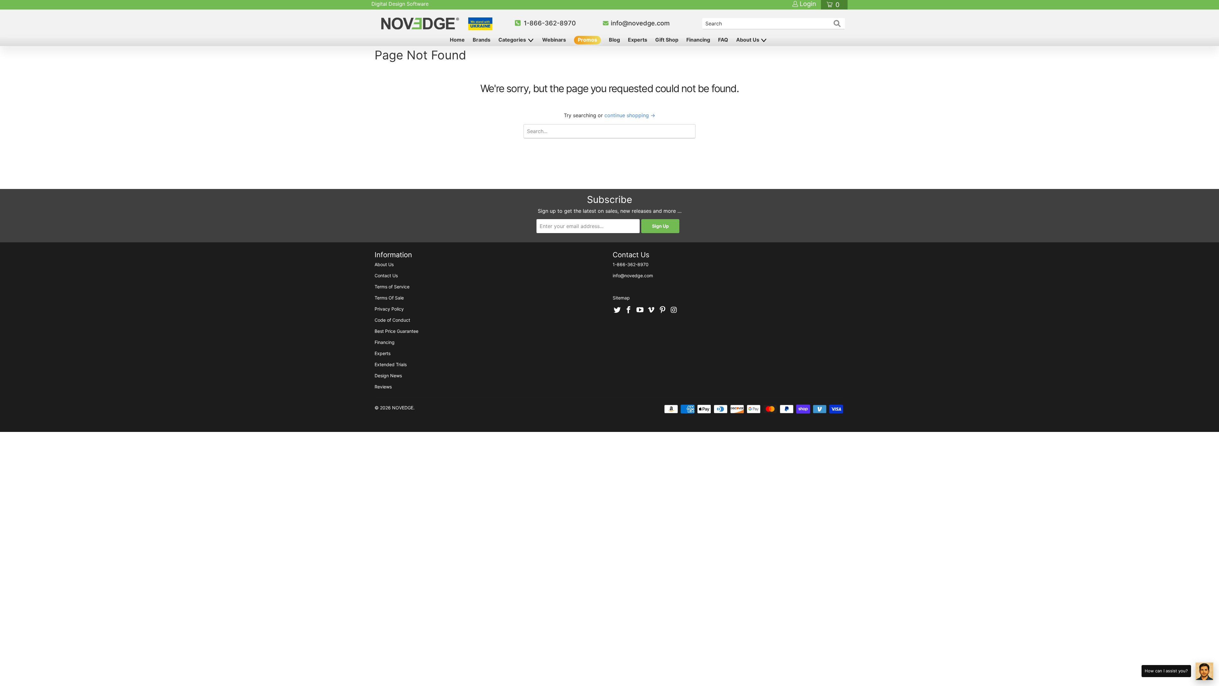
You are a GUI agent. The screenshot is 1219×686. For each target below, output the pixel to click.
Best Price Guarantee (396, 331)
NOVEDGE (402, 407)
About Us (748, 40)
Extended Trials (391, 364)
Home (457, 40)
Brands (481, 40)
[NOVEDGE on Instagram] (674, 310)
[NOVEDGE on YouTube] (640, 310)
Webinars (554, 40)
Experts (637, 40)
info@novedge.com (640, 23)
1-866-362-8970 (550, 23)
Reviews (383, 386)
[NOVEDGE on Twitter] (617, 310)
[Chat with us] (1204, 671)
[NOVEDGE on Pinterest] (663, 310)
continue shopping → (629, 115)
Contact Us (386, 275)
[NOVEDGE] (421, 23)
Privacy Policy (389, 309)
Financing (698, 40)
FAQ (723, 40)
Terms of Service (392, 286)
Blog (614, 40)
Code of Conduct (392, 320)
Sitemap (621, 297)
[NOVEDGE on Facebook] (629, 310)
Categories (512, 40)
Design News (388, 375)
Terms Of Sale (389, 297)
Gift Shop (666, 40)
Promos (587, 40)
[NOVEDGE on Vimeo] (651, 310)
